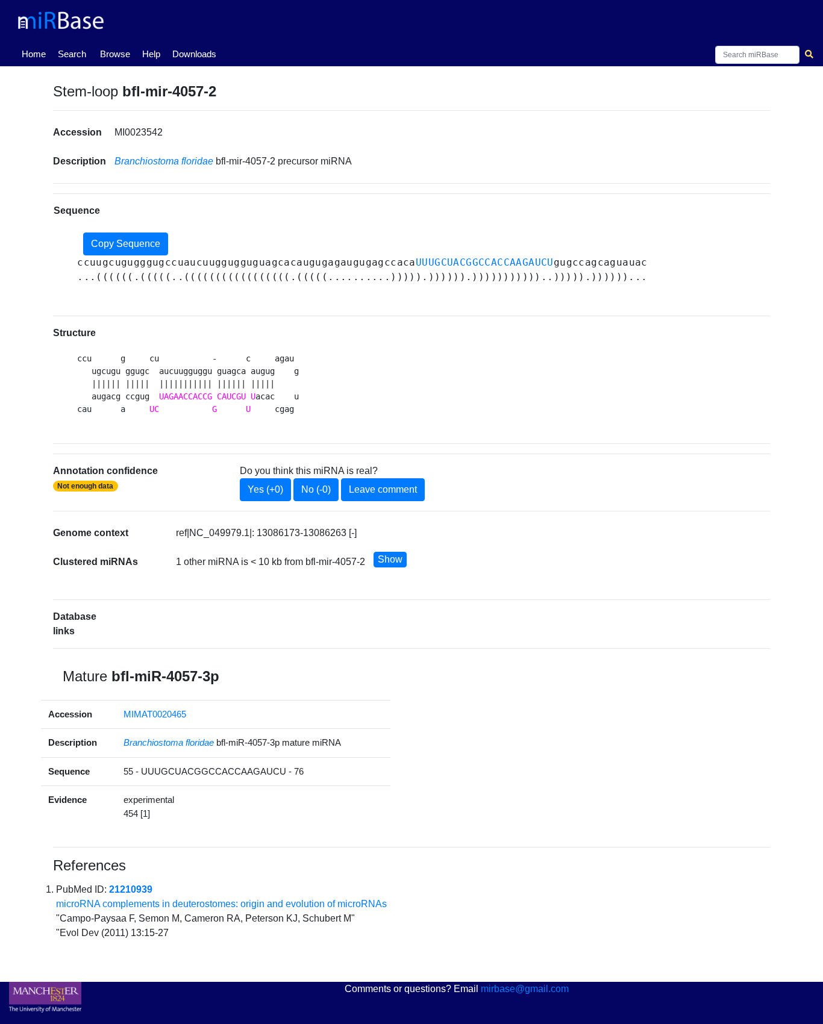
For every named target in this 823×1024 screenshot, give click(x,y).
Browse (115, 54)
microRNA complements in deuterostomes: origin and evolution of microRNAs (221, 904)
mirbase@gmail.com (525, 989)
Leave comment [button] (383, 489)
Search (72, 54)
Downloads (194, 54)
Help (151, 54)
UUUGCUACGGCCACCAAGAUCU (485, 262)
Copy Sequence (125, 244)
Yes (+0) (265, 489)
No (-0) (316, 489)
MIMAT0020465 (155, 714)
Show (390, 559)
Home (36, 53)
